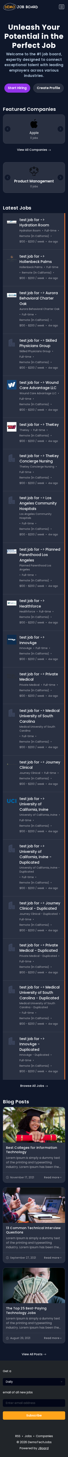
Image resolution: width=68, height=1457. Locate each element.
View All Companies (32, 150)
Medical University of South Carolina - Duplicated (37, 1005)
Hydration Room (30, 230)
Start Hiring (17, 88)
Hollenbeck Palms (30, 267)
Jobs (28, 1436)
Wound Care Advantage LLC (37, 393)
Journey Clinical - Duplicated (38, 914)
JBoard (43, 1448)
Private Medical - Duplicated (38, 956)
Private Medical (29, 685)
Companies (44, 1436)
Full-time (50, 230)
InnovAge (25, 648)
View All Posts (32, 1354)
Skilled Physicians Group (35, 351)
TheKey (24, 430)
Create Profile (48, 88)
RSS (17, 1436)
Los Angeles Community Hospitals (35, 516)
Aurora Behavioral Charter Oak (39, 309)
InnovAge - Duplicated (34, 1055)
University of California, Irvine (38, 815)
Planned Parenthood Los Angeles (35, 567)
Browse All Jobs (32, 1086)
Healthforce (27, 611)
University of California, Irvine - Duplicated (39, 870)
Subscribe (34, 1415)
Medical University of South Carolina (37, 729)
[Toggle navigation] (61, 6)
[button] (60, 177)
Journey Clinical (29, 773)
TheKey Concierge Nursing (36, 466)
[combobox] (34, 1382)
